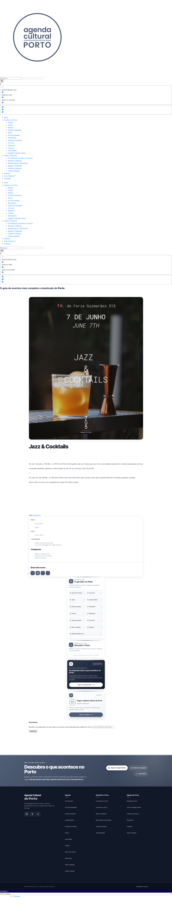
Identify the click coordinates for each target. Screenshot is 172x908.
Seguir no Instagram (84, 714)
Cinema (11, 148)
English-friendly (69, 871)
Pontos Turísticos (10, 156)
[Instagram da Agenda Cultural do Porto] (26, 814)
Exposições (12, 150)
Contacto (7, 179)
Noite (10, 133)
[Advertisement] (86, 455)
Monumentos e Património (18, 163)
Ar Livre (11, 143)
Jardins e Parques (14, 168)
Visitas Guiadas (14, 171)
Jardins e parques (101, 826)
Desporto (11, 145)
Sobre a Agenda (131, 833)
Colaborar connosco (133, 813)
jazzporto (37, 515)
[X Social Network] (38, 573)
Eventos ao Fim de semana (43, 556)
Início (6, 117)
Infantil (10, 123)
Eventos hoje (69, 801)
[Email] (48, 573)
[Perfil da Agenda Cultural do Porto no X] (38, 814)
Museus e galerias (101, 813)
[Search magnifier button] (2, 81)
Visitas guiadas (100, 833)
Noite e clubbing (70, 864)
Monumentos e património (103, 820)
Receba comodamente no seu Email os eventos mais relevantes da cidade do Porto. (61, 727)
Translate (16, 896)
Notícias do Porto (132, 801)
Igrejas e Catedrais (15, 166)
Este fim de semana (71, 807)
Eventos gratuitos (70, 813)
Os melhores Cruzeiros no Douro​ (20, 158)
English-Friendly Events (17, 153)
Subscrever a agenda (139, 768)
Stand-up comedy (70, 852)
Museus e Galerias (15, 161)
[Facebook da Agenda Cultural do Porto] (32, 814)
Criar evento (142, 773)
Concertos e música (71, 826)
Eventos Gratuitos (15, 130)
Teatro (10, 125)
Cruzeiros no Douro (101, 807)
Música (10, 128)
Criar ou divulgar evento (134, 807)
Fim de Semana (14, 135)
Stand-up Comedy (15, 140)
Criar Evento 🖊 (9, 176)
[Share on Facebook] (33, 573)
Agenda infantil (69, 820)
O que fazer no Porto (102, 801)
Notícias (7, 173)
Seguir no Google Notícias (85, 684)
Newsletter (130, 820)
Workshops (12, 138)
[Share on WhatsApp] (43, 573)
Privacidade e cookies (142, 886)
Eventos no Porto (10, 120)
